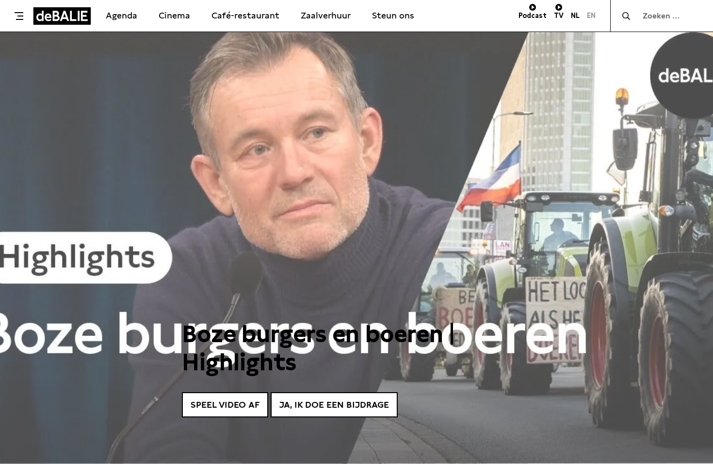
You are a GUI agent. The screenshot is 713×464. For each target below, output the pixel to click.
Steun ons (393, 15)
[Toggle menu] (19, 16)
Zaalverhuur (326, 15)
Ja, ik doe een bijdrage (334, 404)
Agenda (121, 15)
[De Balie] (62, 16)
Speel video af (225, 404)
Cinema (174, 15)
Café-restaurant (245, 15)
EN (591, 15)
